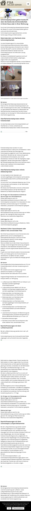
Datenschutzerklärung (18, 508)
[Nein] (29, 506)
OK (9, 508)
